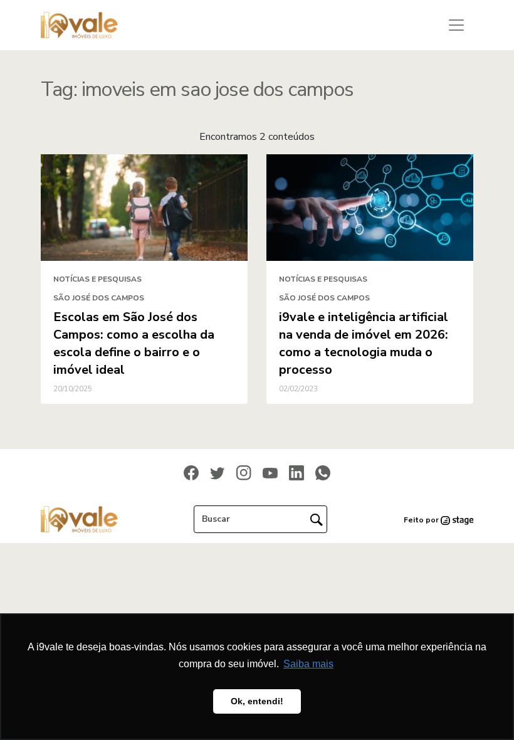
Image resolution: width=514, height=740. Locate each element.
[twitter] (217, 472)
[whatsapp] (322, 472)
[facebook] (191, 472)
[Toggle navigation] (456, 25)
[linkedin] (296, 472)
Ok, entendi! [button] (257, 701)
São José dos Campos (98, 298)
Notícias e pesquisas (97, 279)
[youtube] (270, 472)
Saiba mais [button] (308, 663)
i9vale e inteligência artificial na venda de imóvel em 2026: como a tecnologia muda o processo (363, 343)
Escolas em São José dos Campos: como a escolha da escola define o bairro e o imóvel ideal (133, 343)
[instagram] (243, 472)
